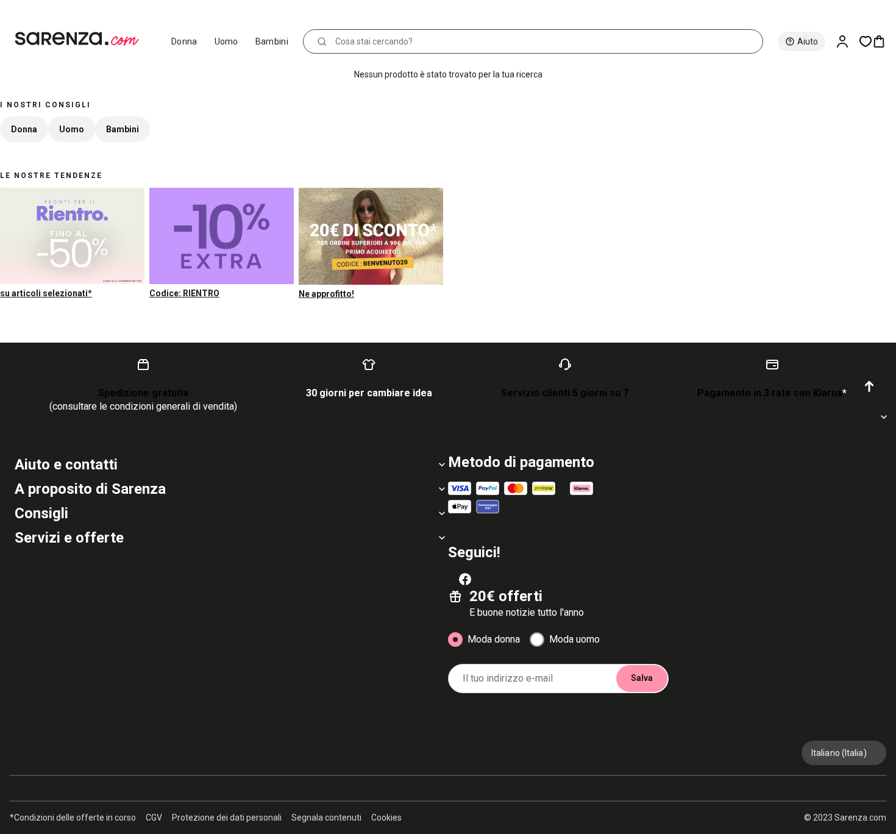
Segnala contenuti (326, 817)
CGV (154, 817)
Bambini (271, 41)
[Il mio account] (847, 41)
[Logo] (82, 39)
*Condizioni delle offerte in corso (73, 817)
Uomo (226, 41)
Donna (184, 41)
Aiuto (807, 41)
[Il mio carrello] (884, 41)
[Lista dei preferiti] (865, 41)
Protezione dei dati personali (227, 817)
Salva (642, 678)
